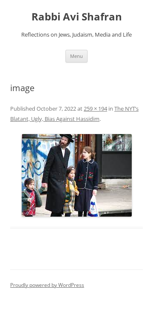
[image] (76, 175)
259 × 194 (95, 108)
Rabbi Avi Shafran (76, 16)
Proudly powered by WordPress (47, 285)
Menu (76, 56)
